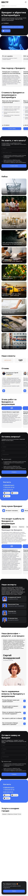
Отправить (14, 472)
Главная (3, 5)
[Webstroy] (5, 2)
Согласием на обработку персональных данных (15, 162)
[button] (25, 2)
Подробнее (6, 888)
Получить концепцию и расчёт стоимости (12, 27)
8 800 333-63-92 (8, 490)
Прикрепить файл (7, 459)
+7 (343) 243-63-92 (8, 487)
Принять (14, 891)
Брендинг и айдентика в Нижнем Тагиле (11, 814)
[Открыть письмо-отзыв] (3, 390)
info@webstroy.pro (8, 485)
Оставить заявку (12, 128)
